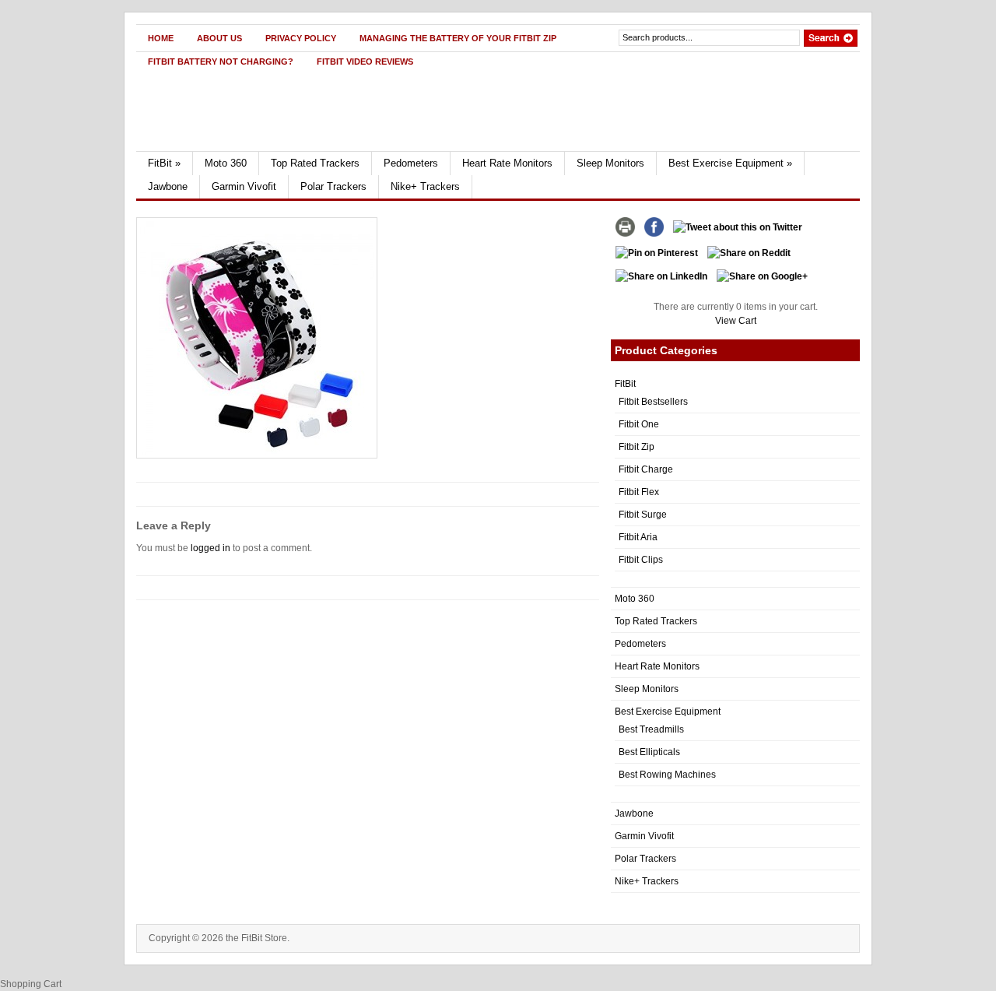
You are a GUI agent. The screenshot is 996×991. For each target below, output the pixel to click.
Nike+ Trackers (425, 186)
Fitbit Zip (636, 446)
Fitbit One (639, 424)
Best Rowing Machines (667, 774)
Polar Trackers (333, 186)
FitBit (164, 163)
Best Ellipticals (649, 752)
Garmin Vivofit (244, 186)
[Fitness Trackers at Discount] (285, 147)
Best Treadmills (651, 729)
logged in (210, 548)
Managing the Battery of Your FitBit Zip (457, 38)
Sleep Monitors (610, 163)
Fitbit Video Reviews (365, 61)
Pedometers (411, 163)
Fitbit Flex (639, 492)
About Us (219, 38)
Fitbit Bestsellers (653, 401)
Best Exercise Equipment (730, 163)
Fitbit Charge (646, 469)
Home (161, 38)
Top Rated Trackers (315, 163)
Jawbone (168, 186)
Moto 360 (226, 163)
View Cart (735, 320)
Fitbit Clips (641, 559)
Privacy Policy (300, 38)
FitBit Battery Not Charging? (220, 61)
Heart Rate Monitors (507, 163)
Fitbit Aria (638, 537)
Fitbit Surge (643, 514)
